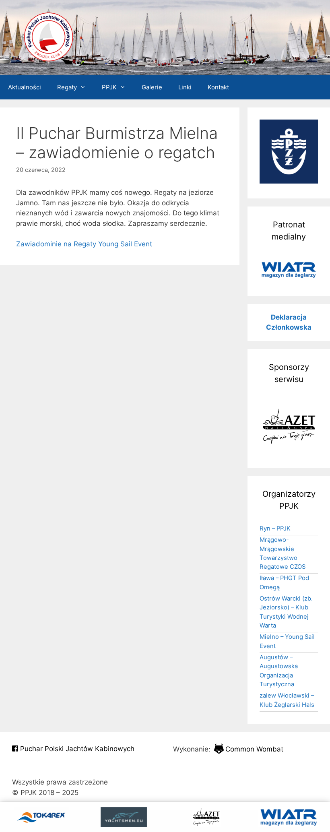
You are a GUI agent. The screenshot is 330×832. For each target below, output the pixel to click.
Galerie (152, 87)
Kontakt (218, 87)
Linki (185, 87)
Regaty (67, 87)
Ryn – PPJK (275, 528)
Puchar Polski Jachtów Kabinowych (76, 749)
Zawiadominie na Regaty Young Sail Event (84, 244)
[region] (289, 269)
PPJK (109, 87)
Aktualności (24, 87)
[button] (289, 269)
